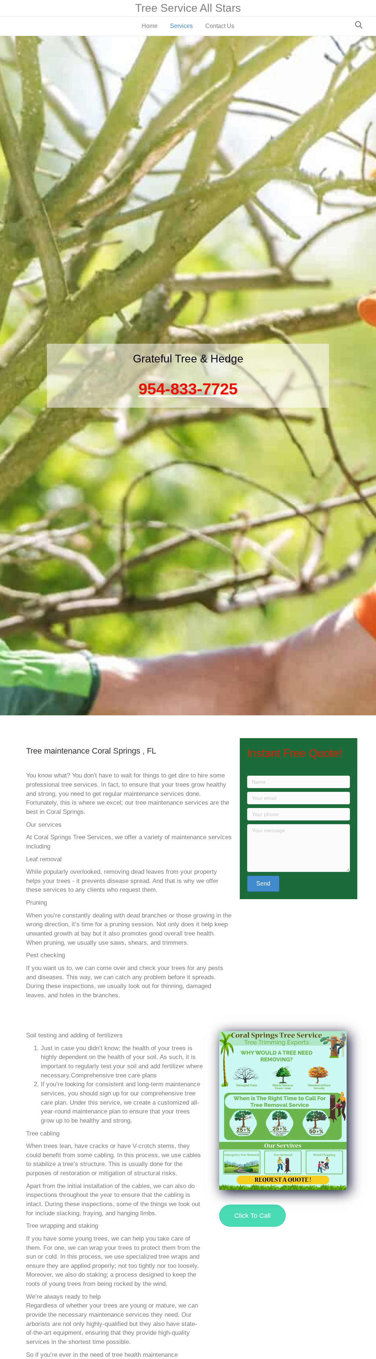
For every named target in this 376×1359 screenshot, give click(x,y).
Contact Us (219, 26)
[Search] (356, 25)
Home (150, 26)
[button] (263, 884)
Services (181, 26)
